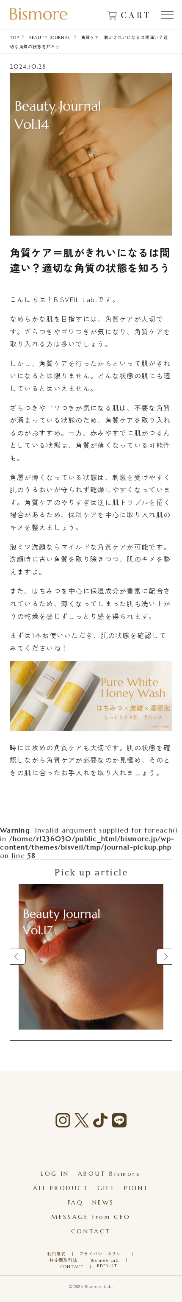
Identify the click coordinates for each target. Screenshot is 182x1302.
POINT (136, 1188)
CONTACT (91, 1231)
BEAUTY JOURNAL (49, 37)
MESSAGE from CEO (91, 1217)
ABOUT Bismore (109, 1173)
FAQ (76, 1202)
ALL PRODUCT (61, 1188)
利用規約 (56, 1254)
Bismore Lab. (105, 1260)
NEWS (103, 1202)
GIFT (106, 1188)
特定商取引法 (63, 1260)
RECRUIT (107, 1266)
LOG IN (55, 1173)
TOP (14, 37)
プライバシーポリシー (102, 1254)
